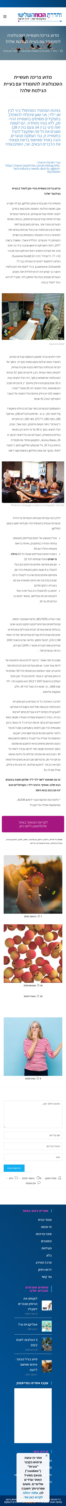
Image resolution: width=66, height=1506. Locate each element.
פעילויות (46, 1248)
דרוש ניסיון (45, 1269)
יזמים (20, 839)
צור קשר (46, 1277)
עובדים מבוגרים (43, 843)
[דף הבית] (61, 50)
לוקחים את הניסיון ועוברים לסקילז (27, 1303)
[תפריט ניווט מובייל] (5, 16)
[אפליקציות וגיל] (45, 1326)
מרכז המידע (44, 1262)
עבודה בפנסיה (56, 843)
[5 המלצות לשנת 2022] (45, 1344)
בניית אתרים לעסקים (14, 1502)
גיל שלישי (53, 839)
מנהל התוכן (50, 1178)
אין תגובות (31, 1183)
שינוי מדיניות (44, 1234)
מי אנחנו (46, 1227)
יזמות (26, 839)
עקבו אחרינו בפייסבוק (32, 1383)
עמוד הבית (45, 1220)
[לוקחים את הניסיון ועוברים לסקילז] (45, 1305)
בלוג (11, 1178)
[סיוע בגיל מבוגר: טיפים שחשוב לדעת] (45, 1366)
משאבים (46, 1241)
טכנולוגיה (33, 839)
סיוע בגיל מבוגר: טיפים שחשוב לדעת (26, 1364)
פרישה (33, 843)
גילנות (45, 839)
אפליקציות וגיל (27, 1324)
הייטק (40, 839)
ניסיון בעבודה (11, 839)
